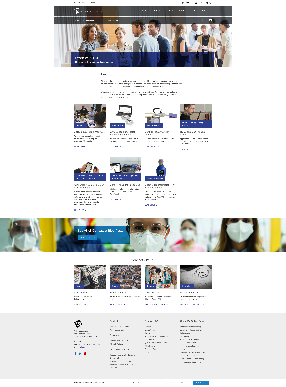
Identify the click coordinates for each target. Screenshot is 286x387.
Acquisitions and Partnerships (156, 336)
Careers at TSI (150, 327)
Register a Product (117, 358)
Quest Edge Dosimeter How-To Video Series (160, 186)
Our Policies (150, 340)
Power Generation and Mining (192, 359)
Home (109, 20)
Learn (193, 10)
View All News (81, 305)
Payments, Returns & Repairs (121, 364)
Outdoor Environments (189, 356)
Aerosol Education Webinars (89, 132)
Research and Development (191, 362)
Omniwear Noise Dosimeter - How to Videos (89, 186)
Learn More (80, 146)
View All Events (117, 305)
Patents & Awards (189, 292)
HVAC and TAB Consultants (191, 340)
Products (156, 10)
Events (147, 333)
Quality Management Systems (156, 343)
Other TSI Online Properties (195, 321)
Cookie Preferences (201, 383)
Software (169, 10)
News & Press (81, 292)
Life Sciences (185, 349)
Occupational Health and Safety (192, 352)
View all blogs (87, 237)
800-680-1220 (79, 3)
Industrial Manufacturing (189, 346)
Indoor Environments (188, 343)
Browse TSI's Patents (191, 305)
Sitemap (164, 383)
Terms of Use (152, 383)
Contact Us (206, 10)
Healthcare (184, 336)
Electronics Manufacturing (190, 327)
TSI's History (150, 346)
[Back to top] (283, 384)
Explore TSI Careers (155, 305)
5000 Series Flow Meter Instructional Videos (122, 133)
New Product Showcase (119, 327)
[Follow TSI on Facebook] (75, 353)
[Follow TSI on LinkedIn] (80, 353)
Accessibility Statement (180, 383)
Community (149, 352)
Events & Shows (118, 292)
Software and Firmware (119, 341)
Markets (144, 10)
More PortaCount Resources (125, 185)
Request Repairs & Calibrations (122, 355)
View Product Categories (119, 330)
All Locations (90, 3)
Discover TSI (152, 321)
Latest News (150, 330)
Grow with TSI (152, 292)
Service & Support (119, 349)
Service (182, 10)
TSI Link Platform (116, 344)
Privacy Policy (137, 383)
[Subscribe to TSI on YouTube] (85, 353)
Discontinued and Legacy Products (123, 361)
